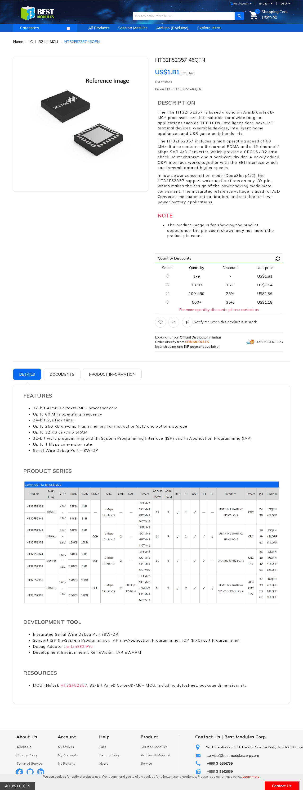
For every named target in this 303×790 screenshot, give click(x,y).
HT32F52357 (73, 685)
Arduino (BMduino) (155, 755)
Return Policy (109, 755)
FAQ (102, 747)
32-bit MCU (48, 41)
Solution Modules (154, 747)
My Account (67, 755)
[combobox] (187, 16)
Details (27, 374)
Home (18, 41)
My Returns (66, 763)
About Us (24, 747)
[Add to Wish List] (160, 322)
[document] (151, 782)
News (103, 763)
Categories (29, 27)
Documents (62, 374)
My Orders (66, 747)
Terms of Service (29, 763)
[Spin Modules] (264, 342)
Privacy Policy (27, 755)
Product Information (112, 374)
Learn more (251, 776)
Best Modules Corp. (245, 737)
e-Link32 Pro (80, 646)
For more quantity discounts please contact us (219, 309)
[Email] (173, 322)
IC (31, 41)
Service (146, 763)
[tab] (27, 374)
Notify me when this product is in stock (225, 322)
